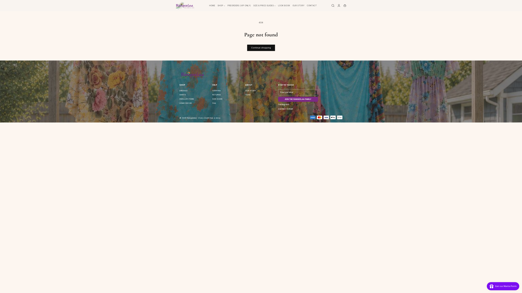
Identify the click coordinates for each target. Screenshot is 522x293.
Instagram (283, 104)
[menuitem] (212, 5)
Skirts (182, 95)
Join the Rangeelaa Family (298, 99)
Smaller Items (186, 99)
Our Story (250, 91)
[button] (333, 6)
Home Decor (185, 103)
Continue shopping (261, 47)
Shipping (216, 91)
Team (247, 95)
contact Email (285, 108)
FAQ (214, 103)
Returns (216, 95)
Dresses (183, 91)
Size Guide (217, 99)
